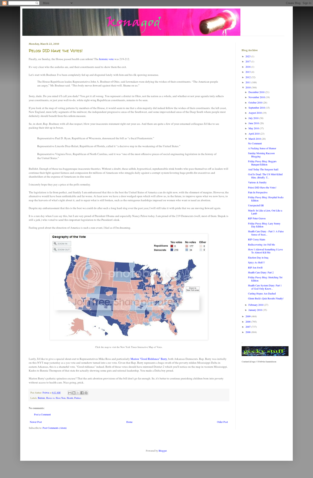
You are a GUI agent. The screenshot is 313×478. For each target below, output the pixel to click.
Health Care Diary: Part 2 (261, 272)
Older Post (222, 421)
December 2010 (256, 92)
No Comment (255, 143)
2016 (248, 66)
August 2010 (255, 112)
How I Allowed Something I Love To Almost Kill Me (265, 251)
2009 (248, 316)
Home (129, 421)
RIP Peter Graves (257, 218)
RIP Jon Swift (255, 267)
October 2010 (255, 102)
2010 (248, 87)
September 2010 (257, 107)
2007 (248, 326)
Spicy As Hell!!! (256, 262)
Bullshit (41, 397)
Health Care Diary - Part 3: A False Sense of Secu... (266, 233)
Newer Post (36, 421)
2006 (248, 332)
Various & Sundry (257, 182)
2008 (248, 321)
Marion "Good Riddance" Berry (149, 359)
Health (70, 397)
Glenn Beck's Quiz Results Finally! (266, 298)
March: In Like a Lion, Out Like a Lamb (265, 212)
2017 (248, 61)
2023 (248, 56)
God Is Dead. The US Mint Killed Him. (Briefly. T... (265, 175)
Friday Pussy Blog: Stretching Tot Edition (265, 279)
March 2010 (254, 138)
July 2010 (253, 118)
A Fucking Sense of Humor (262, 148)
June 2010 (254, 123)
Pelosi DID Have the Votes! (262, 187)
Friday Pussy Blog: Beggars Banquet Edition (262, 162)
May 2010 (254, 128)
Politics (77, 397)
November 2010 (257, 97)
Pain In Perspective (257, 192)
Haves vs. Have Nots (56, 397)
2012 (248, 77)
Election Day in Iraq (258, 257)
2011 (248, 82)
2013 (248, 71)
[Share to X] (78, 393)
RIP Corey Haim (256, 239)
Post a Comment (42, 414)
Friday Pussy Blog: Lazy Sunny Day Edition (264, 225)
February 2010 (256, 304)
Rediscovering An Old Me (261, 244)
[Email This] (70, 393)
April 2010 (254, 133)
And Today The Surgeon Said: (263, 169)
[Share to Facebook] (82, 393)
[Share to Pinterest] (86, 393)
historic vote (106, 59)
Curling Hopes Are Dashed (262, 293)
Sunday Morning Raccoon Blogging (261, 154)
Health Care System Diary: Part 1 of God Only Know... (265, 287)
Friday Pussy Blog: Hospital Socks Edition (266, 198)
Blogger (163, 450)
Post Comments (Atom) (55, 427)
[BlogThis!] (74, 393)
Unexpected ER (256, 205)
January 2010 (255, 309)
